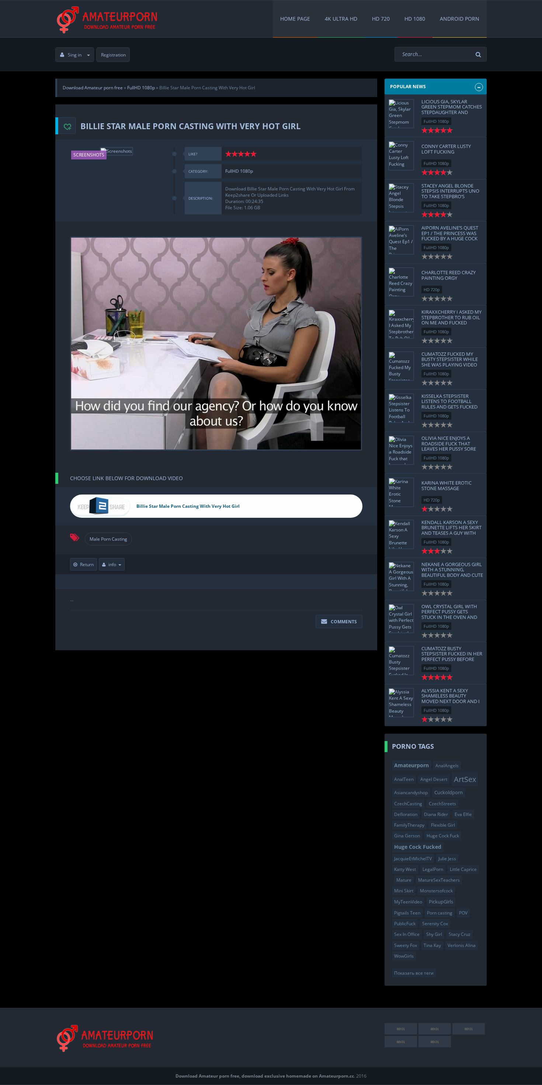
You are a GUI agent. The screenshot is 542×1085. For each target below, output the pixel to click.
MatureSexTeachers (439, 880)
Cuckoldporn (448, 792)
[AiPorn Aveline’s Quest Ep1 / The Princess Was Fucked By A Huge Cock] (401, 240)
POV (463, 913)
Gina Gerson (407, 836)
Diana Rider (436, 814)
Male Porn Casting (108, 539)
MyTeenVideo (408, 902)
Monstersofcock (436, 891)
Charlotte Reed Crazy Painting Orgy (448, 275)
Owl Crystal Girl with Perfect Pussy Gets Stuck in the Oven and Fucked (449, 614)
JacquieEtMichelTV (413, 858)
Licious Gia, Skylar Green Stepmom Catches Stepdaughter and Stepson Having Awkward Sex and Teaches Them (451, 115)
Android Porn (459, 18)
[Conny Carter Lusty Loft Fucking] (401, 155)
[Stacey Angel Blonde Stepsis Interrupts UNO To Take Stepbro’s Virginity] (401, 198)
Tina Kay (432, 945)
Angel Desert (433, 779)
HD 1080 (414, 18)
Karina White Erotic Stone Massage (446, 485)
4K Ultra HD (341, 18)
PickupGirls (441, 901)
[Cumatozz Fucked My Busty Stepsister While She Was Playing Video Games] (401, 366)
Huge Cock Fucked (417, 846)
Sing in (74, 55)
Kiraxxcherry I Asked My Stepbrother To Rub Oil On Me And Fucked (451, 317)
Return (87, 564)
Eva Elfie (463, 814)
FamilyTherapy (409, 825)
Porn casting (439, 913)
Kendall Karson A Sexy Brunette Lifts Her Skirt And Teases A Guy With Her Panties (451, 530)
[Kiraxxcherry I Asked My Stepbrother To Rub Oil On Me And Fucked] (401, 324)
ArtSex (465, 779)
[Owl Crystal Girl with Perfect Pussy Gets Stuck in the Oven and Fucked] (401, 618)
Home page (295, 18)
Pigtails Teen (407, 913)
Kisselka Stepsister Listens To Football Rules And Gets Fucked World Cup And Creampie (449, 406)
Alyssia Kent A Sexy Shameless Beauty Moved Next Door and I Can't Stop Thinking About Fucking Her (450, 701)
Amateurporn (411, 765)
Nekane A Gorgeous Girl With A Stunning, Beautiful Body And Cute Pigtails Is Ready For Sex (452, 572)
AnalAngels (447, 765)
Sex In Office (407, 934)
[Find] (479, 54)
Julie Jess (447, 858)
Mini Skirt (403, 891)
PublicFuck (405, 923)
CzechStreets (442, 803)
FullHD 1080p (239, 171)
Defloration (405, 814)
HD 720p (432, 289)
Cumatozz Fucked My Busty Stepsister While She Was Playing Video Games (449, 361)
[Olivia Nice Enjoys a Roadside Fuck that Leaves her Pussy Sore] (401, 450)
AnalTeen (404, 779)
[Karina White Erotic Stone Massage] (401, 492)
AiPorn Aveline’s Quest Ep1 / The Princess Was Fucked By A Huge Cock (449, 233)
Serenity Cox (435, 923)
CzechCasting (408, 803)
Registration (113, 55)
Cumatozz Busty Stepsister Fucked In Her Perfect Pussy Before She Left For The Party (451, 656)
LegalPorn (433, 869)
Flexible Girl (443, 825)
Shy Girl (434, 934)
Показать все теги (414, 973)
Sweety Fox (405, 945)
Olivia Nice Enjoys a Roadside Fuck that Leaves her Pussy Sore (448, 443)
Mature (403, 880)
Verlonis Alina (462, 945)
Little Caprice (463, 869)
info (112, 564)
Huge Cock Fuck (443, 836)
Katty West (405, 869)
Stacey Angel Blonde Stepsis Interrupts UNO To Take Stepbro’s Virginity (450, 193)
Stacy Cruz (459, 934)
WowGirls (404, 956)
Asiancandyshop (411, 792)
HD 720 (381, 18)
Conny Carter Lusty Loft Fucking (446, 149)
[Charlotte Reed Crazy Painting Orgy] (401, 282)
